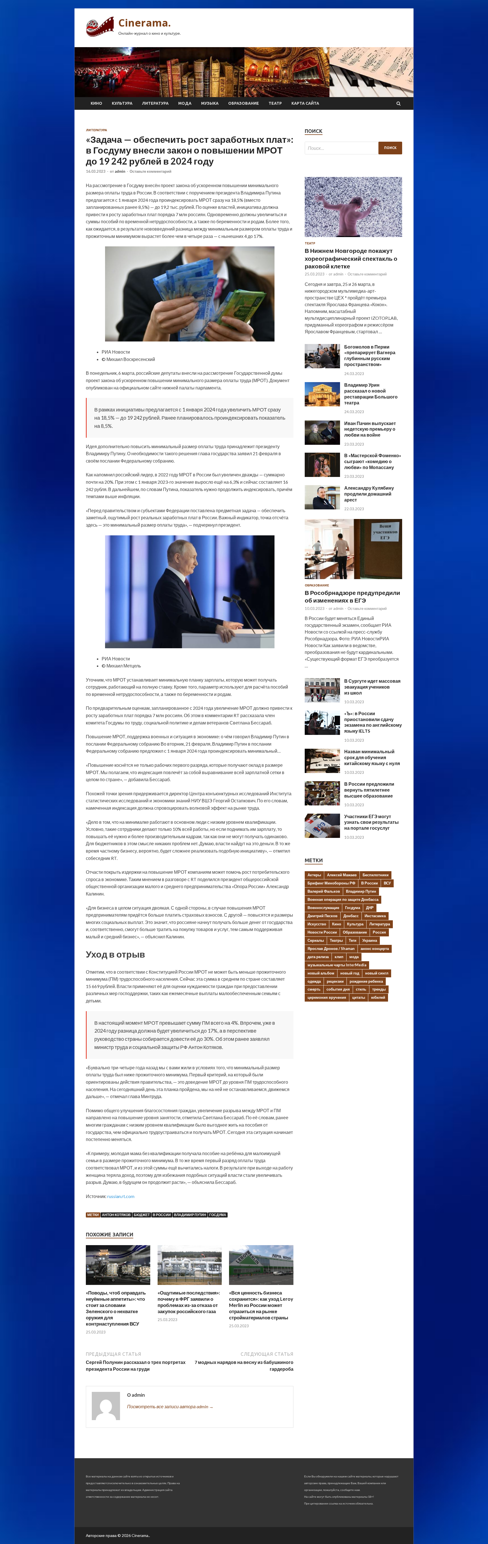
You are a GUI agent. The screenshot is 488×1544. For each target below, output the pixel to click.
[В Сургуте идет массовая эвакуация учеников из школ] (322, 700)
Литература (155, 103)
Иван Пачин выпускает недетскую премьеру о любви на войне (370, 429)
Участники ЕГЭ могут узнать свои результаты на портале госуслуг (371, 822)
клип (339, 956)
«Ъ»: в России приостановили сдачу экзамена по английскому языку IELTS (373, 722)
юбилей (378, 997)
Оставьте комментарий (150, 171)
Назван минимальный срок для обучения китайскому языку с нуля (372, 757)
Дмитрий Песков (322, 916)
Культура (122, 103)
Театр (275, 103)
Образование (243, 103)
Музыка (210, 103)
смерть (314, 989)
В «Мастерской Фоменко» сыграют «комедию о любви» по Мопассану (372, 461)
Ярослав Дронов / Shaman (331, 948)
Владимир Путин (190, 1215)
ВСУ (387, 883)
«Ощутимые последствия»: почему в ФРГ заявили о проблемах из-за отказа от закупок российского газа (189, 1302)
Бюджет (142, 1215)
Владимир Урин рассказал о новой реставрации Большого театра (371, 393)
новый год (349, 973)
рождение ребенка (366, 981)
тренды (379, 989)
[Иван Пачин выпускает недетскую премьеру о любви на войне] (322, 443)
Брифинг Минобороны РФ (331, 883)
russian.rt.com (120, 1196)
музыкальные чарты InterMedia (337, 965)
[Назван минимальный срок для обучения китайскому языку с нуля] (322, 771)
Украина (369, 940)
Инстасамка (375, 916)
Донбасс (351, 916)
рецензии (335, 981)
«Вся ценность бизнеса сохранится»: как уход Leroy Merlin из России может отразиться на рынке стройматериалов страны (261, 1305)
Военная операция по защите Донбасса (343, 899)
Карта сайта (305, 103)
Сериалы (316, 940)
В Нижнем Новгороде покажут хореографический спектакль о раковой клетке (351, 258)
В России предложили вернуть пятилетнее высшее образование (369, 789)
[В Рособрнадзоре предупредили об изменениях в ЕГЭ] (353, 580)
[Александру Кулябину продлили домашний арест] (322, 507)
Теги (352, 940)
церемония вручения (327, 997)
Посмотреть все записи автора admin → (170, 1406)
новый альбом (321, 973)
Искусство (317, 924)
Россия (379, 932)
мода (354, 956)
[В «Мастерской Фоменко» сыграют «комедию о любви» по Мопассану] (322, 475)
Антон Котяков (116, 1215)
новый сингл (376, 973)
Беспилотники (376, 875)
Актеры (314, 875)
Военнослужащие (323, 907)
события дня (338, 989)
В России (162, 1215)
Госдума (217, 1215)
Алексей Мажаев (342, 875)
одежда (314, 981)
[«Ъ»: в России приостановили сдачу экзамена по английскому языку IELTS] (322, 733)
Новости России (322, 932)
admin (120, 171)
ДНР (370, 907)
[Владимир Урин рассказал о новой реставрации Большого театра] (322, 404)
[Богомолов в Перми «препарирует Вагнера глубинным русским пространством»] (322, 366)
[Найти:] (353, 148)
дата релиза (318, 956)
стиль (361, 989)
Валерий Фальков (324, 891)
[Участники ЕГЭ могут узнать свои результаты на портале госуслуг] (322, 836)
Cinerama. (144, 23)
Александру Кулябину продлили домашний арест (369, 493)
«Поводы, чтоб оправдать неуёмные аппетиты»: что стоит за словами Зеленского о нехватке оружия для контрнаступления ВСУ (116, 1308)
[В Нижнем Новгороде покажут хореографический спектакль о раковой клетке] (353, 238)
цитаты (358, 997)
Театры (336, 940)
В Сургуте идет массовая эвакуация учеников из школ (372, 686)
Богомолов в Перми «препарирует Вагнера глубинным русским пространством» (369, 355)
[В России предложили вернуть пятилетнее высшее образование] (322, 803)
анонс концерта (375, 948)
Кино (96, 103)
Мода (184, 103)
